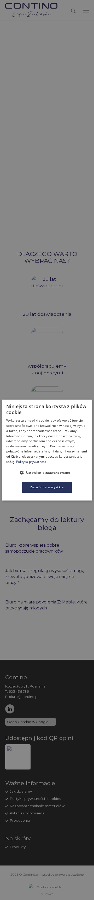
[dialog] (47, 450)
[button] (47, 473)
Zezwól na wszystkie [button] (47, 487)
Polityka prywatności (31, 461)
